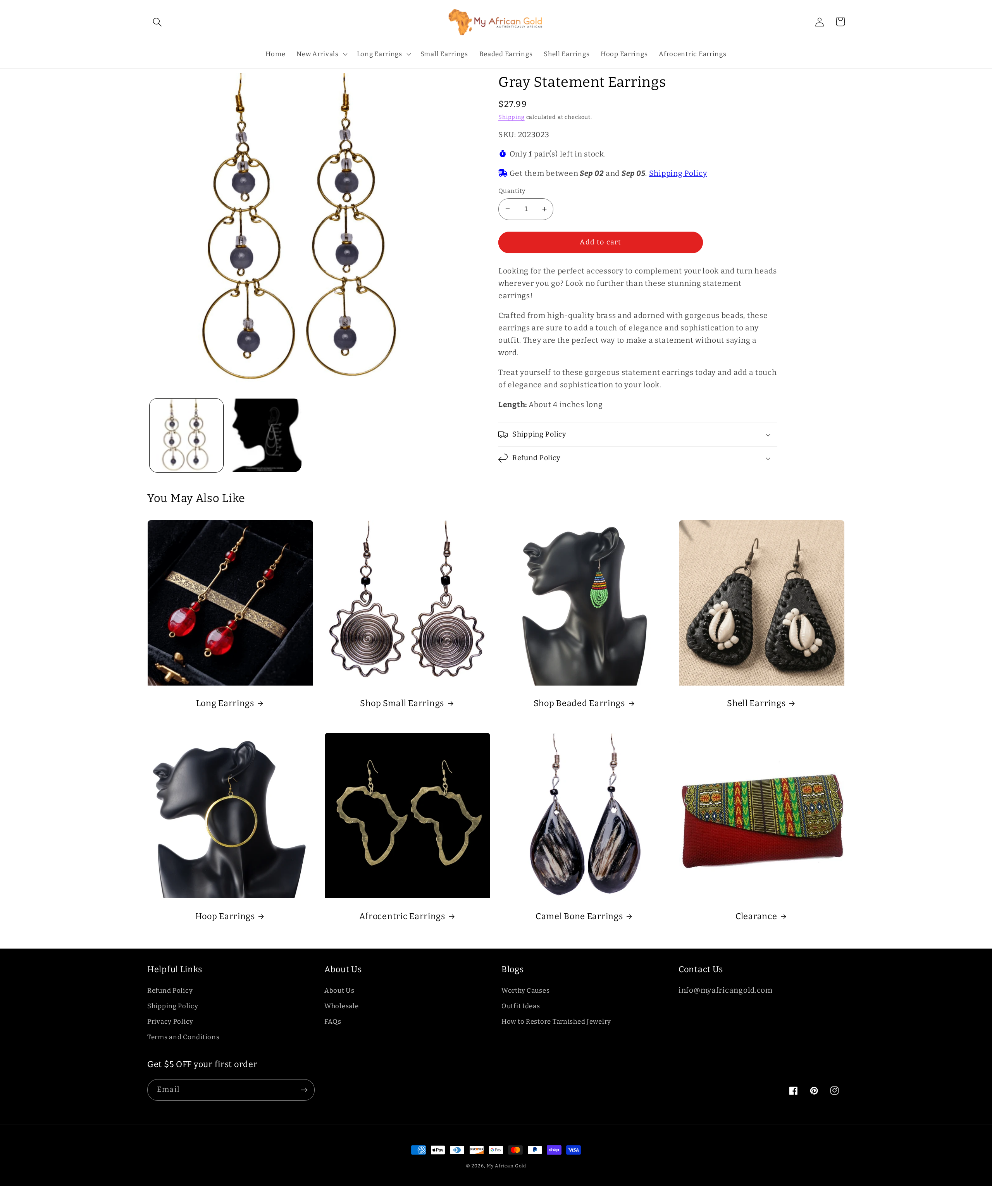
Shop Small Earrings (402, 703)
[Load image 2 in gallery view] (264, 435)
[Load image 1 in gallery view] (186, 435)
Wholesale (341, 1006)
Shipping (511, 117)
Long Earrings (225, 703)
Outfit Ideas (520, 1006)
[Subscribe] (304, 1090)
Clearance (756, 916)
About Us (339, 990)
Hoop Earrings (225, 916)
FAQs (332, 1021)
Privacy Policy (170, 1021)
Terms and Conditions (183, 1037)
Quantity (511, 190)
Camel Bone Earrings (579, 916)
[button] (157, 22)
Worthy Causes (525, 990)
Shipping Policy (678, 173)
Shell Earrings (756, 703)
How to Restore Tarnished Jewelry (556, 1021)
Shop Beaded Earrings (579, 703)
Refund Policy (170, 990)
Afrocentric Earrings (402, 916)
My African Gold (507, 1166)
